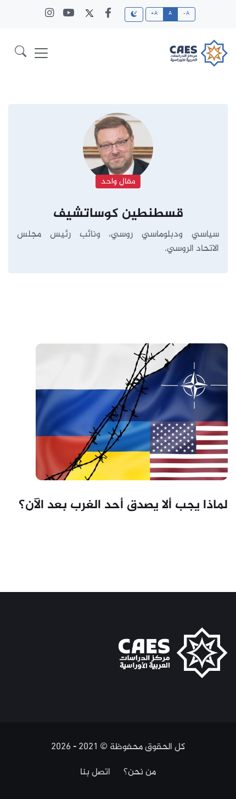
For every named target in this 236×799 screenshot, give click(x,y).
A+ (154, 13)
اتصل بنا (95, 772)
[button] (20, 53)
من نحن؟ (139, 772)
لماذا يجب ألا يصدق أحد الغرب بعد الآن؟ (123, 505)
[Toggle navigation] (41, 53)
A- (186, 13)
